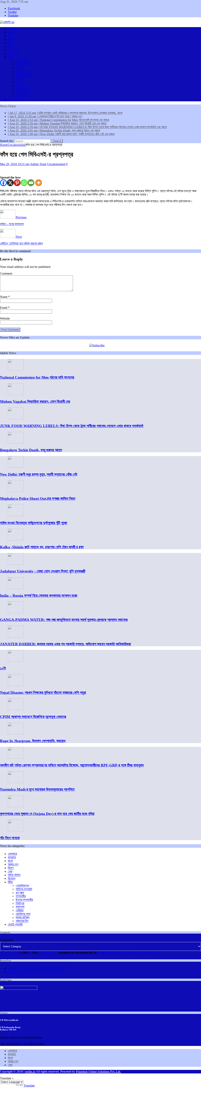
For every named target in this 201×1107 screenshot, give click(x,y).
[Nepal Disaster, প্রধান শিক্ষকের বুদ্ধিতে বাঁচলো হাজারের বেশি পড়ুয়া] (16, 685)
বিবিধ (10, 57)
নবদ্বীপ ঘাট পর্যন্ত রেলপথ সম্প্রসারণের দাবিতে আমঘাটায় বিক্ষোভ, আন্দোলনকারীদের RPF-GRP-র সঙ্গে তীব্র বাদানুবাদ (72, 765)
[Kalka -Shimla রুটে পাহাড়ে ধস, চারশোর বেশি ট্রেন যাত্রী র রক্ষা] (16, 539)
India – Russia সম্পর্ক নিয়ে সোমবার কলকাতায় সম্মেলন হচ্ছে (38, 595)
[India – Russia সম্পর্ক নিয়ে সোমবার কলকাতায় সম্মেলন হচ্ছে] (16, 588)
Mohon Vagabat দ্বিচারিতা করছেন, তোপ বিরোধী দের (35, 401)
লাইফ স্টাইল (14, 50)
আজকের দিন (22, 96)
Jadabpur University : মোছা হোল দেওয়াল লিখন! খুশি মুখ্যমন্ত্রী (42, 571)
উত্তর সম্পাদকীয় (24, 74)
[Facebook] (3, 182)
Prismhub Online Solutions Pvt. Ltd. (98, 1071)
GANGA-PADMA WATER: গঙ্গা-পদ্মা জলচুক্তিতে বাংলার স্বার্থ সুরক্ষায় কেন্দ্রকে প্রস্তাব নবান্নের (64, 620)
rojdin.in (30, 1071)
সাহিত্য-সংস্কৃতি (24, 64)
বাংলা (10, 36)
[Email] (30, 182)
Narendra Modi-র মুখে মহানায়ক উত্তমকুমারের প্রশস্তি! (37, 789)
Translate (29, 1085)
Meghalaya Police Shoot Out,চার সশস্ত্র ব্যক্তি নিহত (37, 498)
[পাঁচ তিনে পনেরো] (16, 830)
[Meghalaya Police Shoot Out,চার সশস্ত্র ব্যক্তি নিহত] (16, 491)
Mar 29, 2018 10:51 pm (14, 164)
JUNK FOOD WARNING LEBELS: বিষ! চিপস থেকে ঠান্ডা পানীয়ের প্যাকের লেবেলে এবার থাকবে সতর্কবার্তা (71, 426)
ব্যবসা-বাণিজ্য (22, 92)
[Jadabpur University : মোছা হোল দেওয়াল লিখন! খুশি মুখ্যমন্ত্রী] (16, 563)
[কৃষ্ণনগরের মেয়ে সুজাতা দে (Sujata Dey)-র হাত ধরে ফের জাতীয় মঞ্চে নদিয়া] (16, 806)
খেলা (10, 46)
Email (4, 307)
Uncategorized (56, 164)
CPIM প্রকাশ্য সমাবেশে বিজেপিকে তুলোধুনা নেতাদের (33, 717)
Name (4, 296)
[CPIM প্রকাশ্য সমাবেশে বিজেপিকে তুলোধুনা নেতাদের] (16, 709)
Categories (6, 940)
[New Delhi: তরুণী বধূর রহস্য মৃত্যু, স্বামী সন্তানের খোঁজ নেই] (16, 466)
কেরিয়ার (19, 85)
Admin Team (38, 164)
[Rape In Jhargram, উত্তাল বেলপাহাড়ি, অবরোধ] (16, 733)
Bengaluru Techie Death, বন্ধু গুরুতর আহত (31, 450)
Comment (6, 273)
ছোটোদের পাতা (23, 89)
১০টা (3, 668)
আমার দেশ (13, 39)
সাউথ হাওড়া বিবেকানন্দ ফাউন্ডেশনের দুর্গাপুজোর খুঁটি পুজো (33, 523)
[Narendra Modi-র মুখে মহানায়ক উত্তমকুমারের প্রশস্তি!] (16, 782)
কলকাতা (12, 32)
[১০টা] (16, 660)
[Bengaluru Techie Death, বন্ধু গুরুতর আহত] (16, 442)
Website (5, 318)
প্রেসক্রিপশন (22, 60)
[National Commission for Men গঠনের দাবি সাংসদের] (16, 369)
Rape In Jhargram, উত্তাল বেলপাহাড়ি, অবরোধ (32, 741)
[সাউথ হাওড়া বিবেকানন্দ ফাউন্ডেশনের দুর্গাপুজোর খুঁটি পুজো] (16, 515)
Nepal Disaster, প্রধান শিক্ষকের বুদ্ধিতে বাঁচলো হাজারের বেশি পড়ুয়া (43, 692)
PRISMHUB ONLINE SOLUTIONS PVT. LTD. (129, 952)
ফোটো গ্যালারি (15, 99)
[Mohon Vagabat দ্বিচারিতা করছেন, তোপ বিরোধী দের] (16, 394)
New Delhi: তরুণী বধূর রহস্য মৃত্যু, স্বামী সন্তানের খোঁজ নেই (38, 474)
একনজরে (12, 28)
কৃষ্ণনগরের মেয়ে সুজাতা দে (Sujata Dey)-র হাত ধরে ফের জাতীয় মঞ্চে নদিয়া (47, 814)
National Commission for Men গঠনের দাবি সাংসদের (37, 377)
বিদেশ (11, 43)
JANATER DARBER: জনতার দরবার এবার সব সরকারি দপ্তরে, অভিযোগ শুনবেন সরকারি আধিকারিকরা (65, 644)
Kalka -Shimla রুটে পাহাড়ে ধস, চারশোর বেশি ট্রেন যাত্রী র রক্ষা (42, 547)
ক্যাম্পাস (20, 81)
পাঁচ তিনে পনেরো (10, 838)
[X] (10, 182)
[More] (38, 182)
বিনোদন (11, 53)
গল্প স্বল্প (20, 67)
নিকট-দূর (20, 78)
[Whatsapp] (24, 182)
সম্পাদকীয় (21, 71)
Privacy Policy (48, 952)
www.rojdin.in (9, 952)
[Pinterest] (17, 182)
